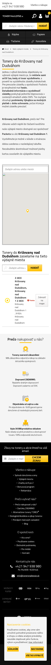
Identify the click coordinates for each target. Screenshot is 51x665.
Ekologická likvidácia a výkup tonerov (26, 516)
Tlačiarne (15, 41)
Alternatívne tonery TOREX (26, 512)
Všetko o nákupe (39, 5)
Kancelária (40, 41)
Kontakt (26, 553)
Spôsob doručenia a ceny (26, 475)
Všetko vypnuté (34, 655)
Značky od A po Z (26, 483)
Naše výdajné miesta (20, 49)
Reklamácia (26, 490)
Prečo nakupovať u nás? (26, 504)
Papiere (40, 34)
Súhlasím (13, 649)
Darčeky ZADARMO (26, 508)
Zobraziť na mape (42, 300)
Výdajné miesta (26, 479)
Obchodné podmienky (26, 545)
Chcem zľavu (36, 458)
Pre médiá (25, 549)
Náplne (15, 34)
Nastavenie (37, 649)
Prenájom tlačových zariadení (26, 520)
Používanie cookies (26, 541)
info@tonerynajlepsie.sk (28, 575)
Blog (26, 523)
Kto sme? (26, 537)
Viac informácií (35, 642)
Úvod (6, 49)
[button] (27, 211)
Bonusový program (25, 486)
